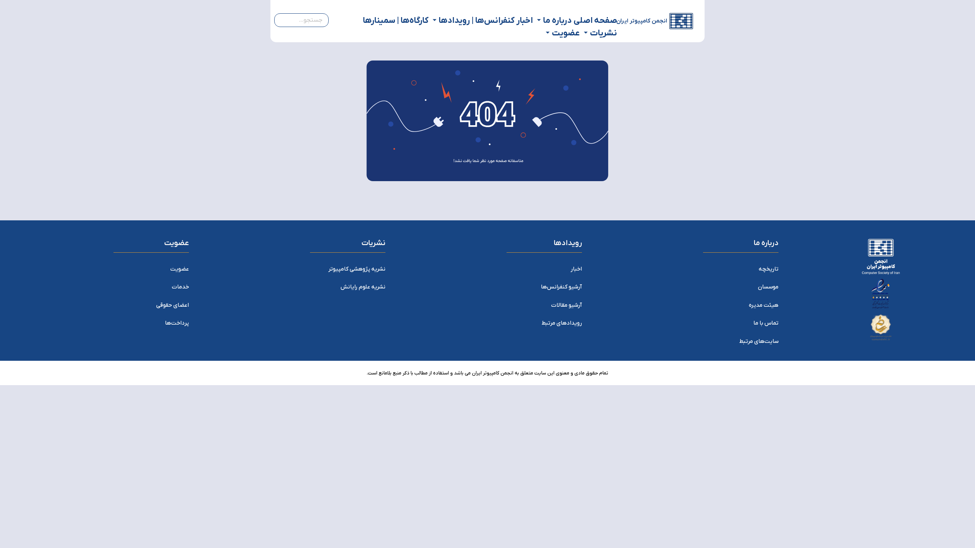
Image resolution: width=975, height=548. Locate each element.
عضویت (566, 33)
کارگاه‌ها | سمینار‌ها (395, 20)
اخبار (524, 20)
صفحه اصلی (595, 20)
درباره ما (557, 20)
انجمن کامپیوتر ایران (641, 21)
